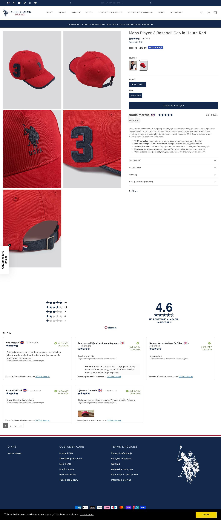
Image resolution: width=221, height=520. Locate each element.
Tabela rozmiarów (68, 479)
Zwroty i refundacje (121, 453)
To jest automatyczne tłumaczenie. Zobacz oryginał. (25, 361)
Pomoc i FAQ (66, 453)
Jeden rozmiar (137, 84)
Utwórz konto (66, 469)
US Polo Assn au (186, 377)
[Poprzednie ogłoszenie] (70, 3)
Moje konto (65, 464)
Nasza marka (15, 453)
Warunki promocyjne (122, 469)
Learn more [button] (87, 514)
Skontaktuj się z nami (70, 458)
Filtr (8, 333)
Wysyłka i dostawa (121, 458)
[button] (202, 12)
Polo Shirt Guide (68, 474)
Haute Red (135, 95)
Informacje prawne (121, 479)
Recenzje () (136, 42)
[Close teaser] (9, 245)
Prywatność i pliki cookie (124, 474)
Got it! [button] (206, 514)
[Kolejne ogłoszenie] (150, 3)
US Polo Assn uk (42, 377)
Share (135, 191)
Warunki (115, 464)
